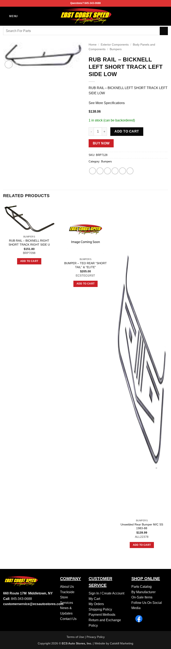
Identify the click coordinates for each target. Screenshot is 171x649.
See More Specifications (107, 103)
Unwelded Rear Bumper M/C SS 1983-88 (142, 526)
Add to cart (126, 131)
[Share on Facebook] (100, 170)
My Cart (94, 599)
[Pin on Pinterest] (122, 170)
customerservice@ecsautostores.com (33, 604)
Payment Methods (102, 614)
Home (93, 44)
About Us (67, 586)
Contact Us (68, 619)
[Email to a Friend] (115, 170)
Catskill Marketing (121, 643)
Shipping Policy (100, 609)
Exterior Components (115, 44)
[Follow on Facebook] (165, 16)
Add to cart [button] (29, 261)
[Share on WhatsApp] (92, 170)
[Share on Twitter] (107, 170)
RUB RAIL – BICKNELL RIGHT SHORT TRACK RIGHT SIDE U (29, 242)
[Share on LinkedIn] (130, 170)
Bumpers (116, 49)
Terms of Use (75, 637)
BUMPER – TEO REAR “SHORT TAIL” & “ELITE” (85, 265)
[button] (10, 16)
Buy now (101, 143)
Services (66, 602)
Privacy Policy (96, 637)
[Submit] (164, 31)
